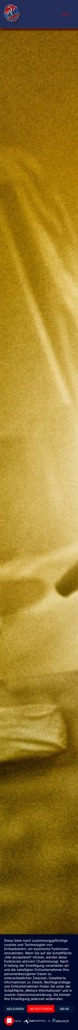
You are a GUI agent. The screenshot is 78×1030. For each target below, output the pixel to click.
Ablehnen (15, 1009)
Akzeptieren (41, 1009)
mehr (64, 1009)
